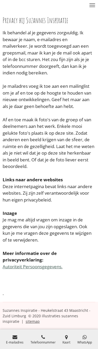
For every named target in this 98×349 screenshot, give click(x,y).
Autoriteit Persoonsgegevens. (32, 267)
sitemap (33, 321)
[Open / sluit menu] (92, 5)
